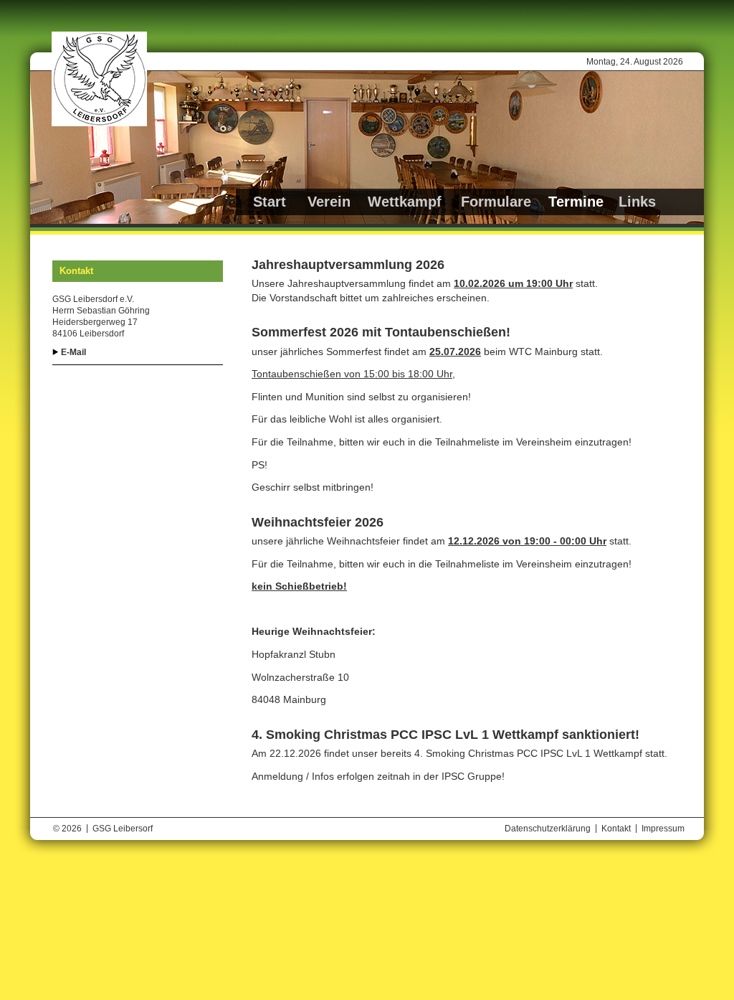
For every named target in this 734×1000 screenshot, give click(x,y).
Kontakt (616, 829)
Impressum (663, 829)
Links (637, 201)
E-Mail (73, 352)
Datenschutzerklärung (548, 829)
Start (269, 201)
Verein (329, 201)
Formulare (496, 201)
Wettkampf (405, 201)
